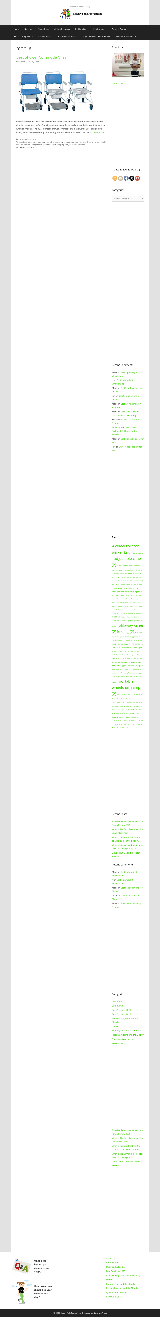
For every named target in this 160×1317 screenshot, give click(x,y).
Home (16, 29)
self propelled (62, 144)
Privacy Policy (43, 29)
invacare (19, 144)
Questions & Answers (124, 36)
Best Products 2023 (121, 1010)
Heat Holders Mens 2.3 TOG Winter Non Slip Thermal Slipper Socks (127, 647)
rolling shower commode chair (43, 144)
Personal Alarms (119, 29)
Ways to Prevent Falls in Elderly (96, 36)
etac (81, 142)
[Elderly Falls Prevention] (80, 13)
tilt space (73, 144)
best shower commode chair (67, 142)
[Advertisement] (128, 126)
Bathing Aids (80, 29)
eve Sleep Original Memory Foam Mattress (129, 613)
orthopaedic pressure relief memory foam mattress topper (127, 672)
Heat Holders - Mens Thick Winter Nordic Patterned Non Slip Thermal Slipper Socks (127, 640)
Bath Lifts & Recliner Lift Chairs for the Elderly (124, 431)
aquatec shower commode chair (32, 142)
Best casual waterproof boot (124, 574)
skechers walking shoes (120, 710)
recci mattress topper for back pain (129, 694)
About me (28, 29)
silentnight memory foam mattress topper (127, 706)
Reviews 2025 (44, 36)
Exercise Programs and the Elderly (123, 1275)
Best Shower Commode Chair (41, 57)
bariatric (50, 142)
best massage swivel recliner (122, 595)
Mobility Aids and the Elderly (126, 1030)
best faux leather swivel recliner (131, 581)
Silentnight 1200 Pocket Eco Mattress (130, 702)
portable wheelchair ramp (126, 687)
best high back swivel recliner (124, 588)
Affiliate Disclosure (62, 29)
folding (87, 142)
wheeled (81, 144)
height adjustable (98, 142)
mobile (27, 144)
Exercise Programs (22, 36)
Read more (99, 132)
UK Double (124, 720)
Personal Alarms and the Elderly (128, 1034)
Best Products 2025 (66, 36)
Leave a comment (26, 147)
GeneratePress (100, 1313)
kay (113, 446)
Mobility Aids (98, 29)
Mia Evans (117, 427)
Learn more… (118, 83)
